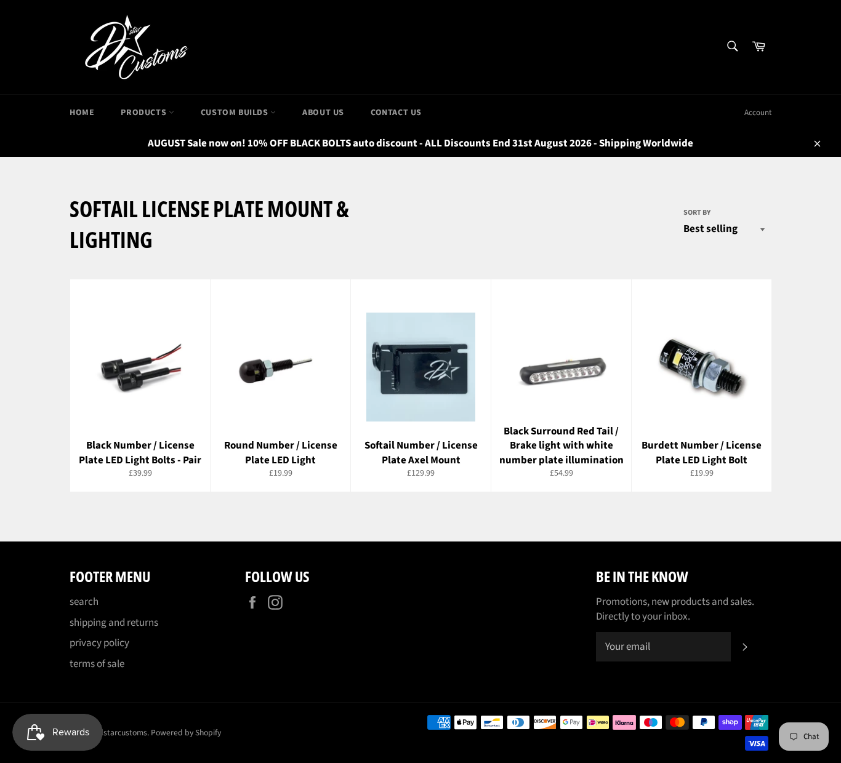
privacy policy (99, 643)
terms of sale (97, 664)
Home (82, 112)
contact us (396, 112)
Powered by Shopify (186, 732)
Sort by (696, 213)
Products (144, 112)
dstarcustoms (123, 732)
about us (323, 112)
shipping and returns (114, 622)
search (84, 601)
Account (757, 112)
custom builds (235, 112)
